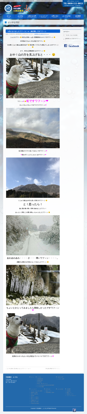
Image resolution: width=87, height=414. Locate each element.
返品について (48, 390)
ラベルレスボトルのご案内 (36, 390)
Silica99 (32, 395)
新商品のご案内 (34, 392)
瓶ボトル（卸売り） (35, 397)
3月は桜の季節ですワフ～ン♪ (52, 368)
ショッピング (34, 389)
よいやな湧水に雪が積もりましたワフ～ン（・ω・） (18, 368)
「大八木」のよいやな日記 (71, 35)
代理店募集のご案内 (50, 392)
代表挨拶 (68, 390)
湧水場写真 (39, 381)
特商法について (70, 393)
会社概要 (68, 389)
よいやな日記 (60, 389)
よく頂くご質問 (61, 378)
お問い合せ (48, 389)
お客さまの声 (60, 377)
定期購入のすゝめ (34, 400)
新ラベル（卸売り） (35, 398)
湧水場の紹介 (40, 380)
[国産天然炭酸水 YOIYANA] (19, 11)
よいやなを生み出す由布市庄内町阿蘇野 (45, 385)
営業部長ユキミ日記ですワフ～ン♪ (41, 34)
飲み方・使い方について (42, 383)
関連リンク (69, 392)
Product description (35, 403)
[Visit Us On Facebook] (74, 411)
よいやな (39, 377)
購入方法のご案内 (34, 401)
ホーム (32, 377)
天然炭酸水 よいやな (41, 408)
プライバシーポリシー (71, 395)
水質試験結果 (40, 378)
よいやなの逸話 (40, 386)
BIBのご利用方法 (34, 393)
